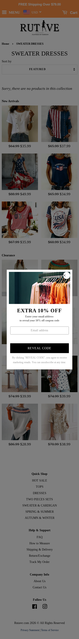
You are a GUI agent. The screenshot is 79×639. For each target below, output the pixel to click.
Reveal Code (39, 348)
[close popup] (66, 275)
